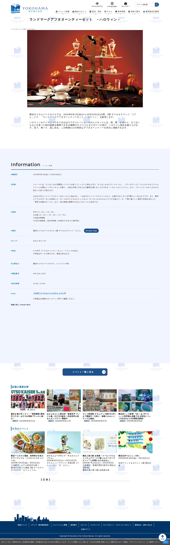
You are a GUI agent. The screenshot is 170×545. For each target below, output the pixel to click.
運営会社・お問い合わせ (143, 525)
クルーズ (83, 525)
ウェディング (95, 525)
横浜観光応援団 (152, 11)
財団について (22, 525)
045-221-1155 (39, 273)
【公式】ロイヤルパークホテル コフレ (48, 293)
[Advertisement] (85, 499)
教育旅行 (74, 525)
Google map (91, 231)
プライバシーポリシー (137, 542)
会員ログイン (86, 529)
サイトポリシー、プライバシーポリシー (117, 525)
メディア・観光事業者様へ (40, 525)
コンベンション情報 (60, 525)
